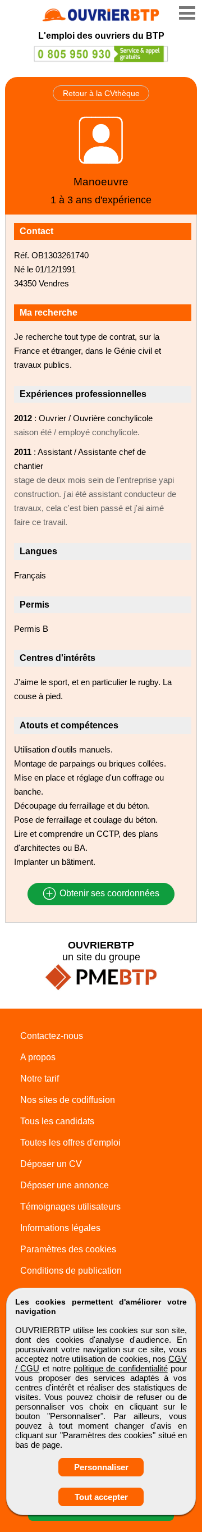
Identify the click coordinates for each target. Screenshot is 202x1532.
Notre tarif (39, 1078)
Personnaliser (101, 1467)
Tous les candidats (57, 1121)
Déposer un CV (51, 1164)
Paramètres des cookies (68, 1249)
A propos (38, 1057)
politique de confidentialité (121, 1368)
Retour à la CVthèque (101, 93)
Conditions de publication (71, 1270)
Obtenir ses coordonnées (108, 894)
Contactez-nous (51, 1036)
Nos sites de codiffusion (67, 1100)
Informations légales (60, 1228)
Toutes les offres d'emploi (70, 1142)
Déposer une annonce (64, 1185)
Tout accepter (101, 1497)
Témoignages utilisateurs (70, 1206)
